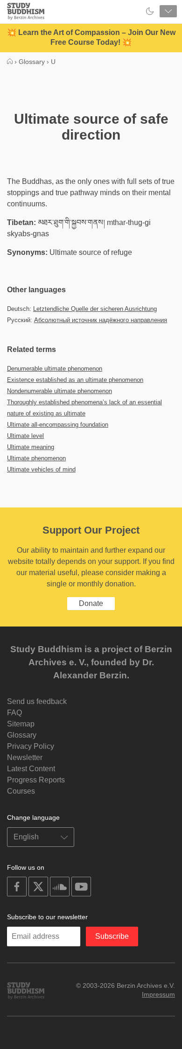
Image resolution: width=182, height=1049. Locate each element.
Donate (91, 603)
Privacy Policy (30, 746)
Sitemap (21, 724)
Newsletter (24, 757)
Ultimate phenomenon (36, 458)
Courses (21, 791)
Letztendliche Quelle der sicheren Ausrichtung (95, 308)
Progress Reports (36, 780)
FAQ (14, 713)
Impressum (158, 994)
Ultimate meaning (30, 447)
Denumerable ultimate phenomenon (54, 368)
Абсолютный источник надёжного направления (100, 320)
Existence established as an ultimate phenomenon (75, 379)
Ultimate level (25, 435)
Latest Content (31, 769)
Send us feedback (37, 701)
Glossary (21, 735)
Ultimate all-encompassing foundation (57, 424)
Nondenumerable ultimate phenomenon (59, 390)
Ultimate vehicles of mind (41, 469)
